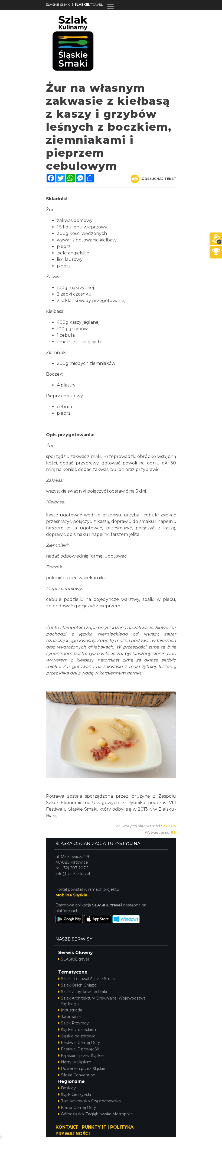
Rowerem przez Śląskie (83, 1068)
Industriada (71, 1010)
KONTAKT (67, 1127)
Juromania (71, 1016)
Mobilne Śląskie (71, 895)
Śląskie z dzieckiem (79, 1029)
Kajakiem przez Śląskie (82, 1055)
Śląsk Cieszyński (76, 1094)
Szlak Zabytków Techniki (84, 991)
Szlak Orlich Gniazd (79, 985)
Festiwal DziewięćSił (80, 1049)
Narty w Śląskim (76, 1062)
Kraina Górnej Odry (78, 1107)
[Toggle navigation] (110, 6)
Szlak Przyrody (75, 1023)
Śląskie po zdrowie (78, 1036)
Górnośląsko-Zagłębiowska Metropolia (97, 1114)
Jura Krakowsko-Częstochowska (91, 1101)
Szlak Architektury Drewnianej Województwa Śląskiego (103, 1001)
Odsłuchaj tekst (159, 179)
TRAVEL (88, 4)
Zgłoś (169, 826)
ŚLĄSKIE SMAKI (58, 4)
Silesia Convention (78, 1075)
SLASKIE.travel (75, 959)
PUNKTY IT (94, 1127)
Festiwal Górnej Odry (80, 1042)
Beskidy (68, 1088)
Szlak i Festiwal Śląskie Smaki (88, 978)
